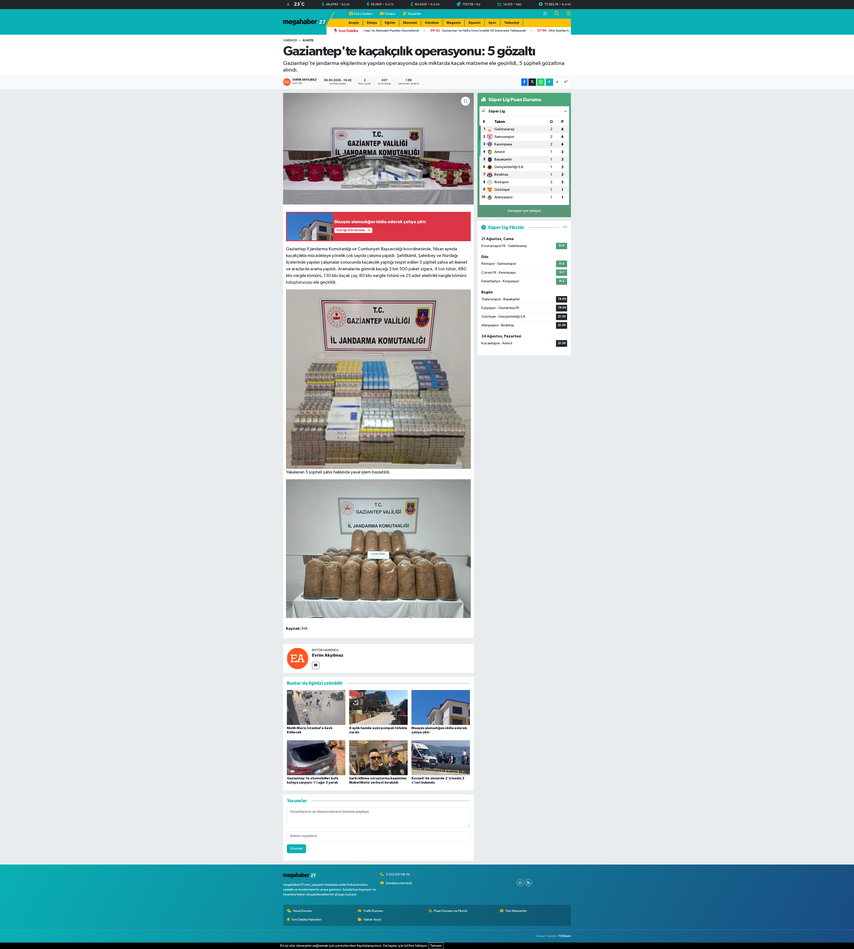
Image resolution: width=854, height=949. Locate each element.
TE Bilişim (564, 936)
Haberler (290, 40)
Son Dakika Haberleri (307, 919)
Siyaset (474, 22)
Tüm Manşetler (516, 911)
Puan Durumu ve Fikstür (450, 911)
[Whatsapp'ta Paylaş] (541, 82)
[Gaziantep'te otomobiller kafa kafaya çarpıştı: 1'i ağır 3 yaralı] (316, 758)
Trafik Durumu (373, 911)
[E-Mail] (315, 665)
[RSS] (528, 882)
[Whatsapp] (520, 882)
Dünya (372, 22)
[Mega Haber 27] (304, 22)
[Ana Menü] (567, 14)
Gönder (296, 849)
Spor (492, 22)
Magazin (454, 22)
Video (390, 14)
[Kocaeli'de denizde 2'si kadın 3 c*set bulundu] (440, 758)
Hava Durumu (302, 911)
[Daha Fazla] (549, 82)
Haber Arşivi (372, 919)
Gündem (432, 22)
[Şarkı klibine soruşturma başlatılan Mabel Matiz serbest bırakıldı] (378, 758)
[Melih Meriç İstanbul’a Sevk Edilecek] (316, 707)
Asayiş (353, 22)
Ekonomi (410, 22)
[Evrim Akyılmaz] (297, 658)
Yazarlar (414, 14)
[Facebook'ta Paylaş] (524, 82)
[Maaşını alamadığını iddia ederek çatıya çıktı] (440, 707)
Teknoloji (511, 22)
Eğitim (390, 22)
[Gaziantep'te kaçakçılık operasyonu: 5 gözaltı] (378, 149)
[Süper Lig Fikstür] (565, 227)
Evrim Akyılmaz (327, 655)
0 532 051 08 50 (398, 874)
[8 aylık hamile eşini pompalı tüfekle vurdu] (378, 707)
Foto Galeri (363, 14)
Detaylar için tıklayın (524, 211)
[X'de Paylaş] (532, 82)
